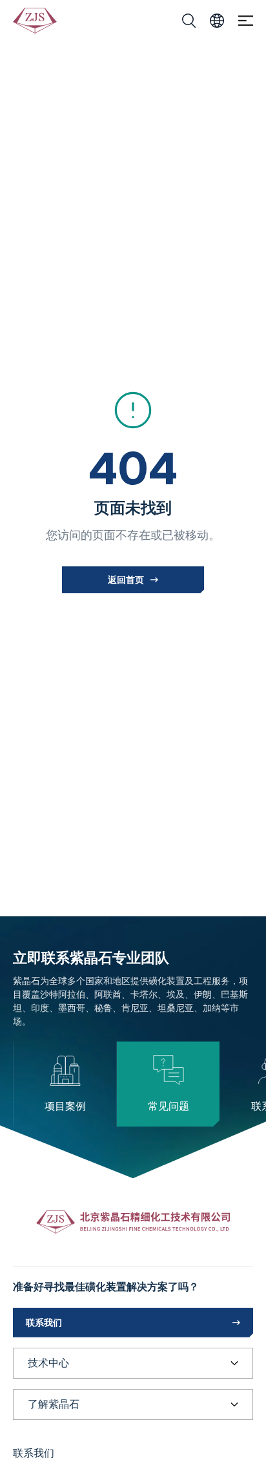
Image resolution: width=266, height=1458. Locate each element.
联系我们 (44, 1322)
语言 (217, 21)
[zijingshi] (35, 21)
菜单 (245, 21)
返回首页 (126, 580)
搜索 (188, 21)
